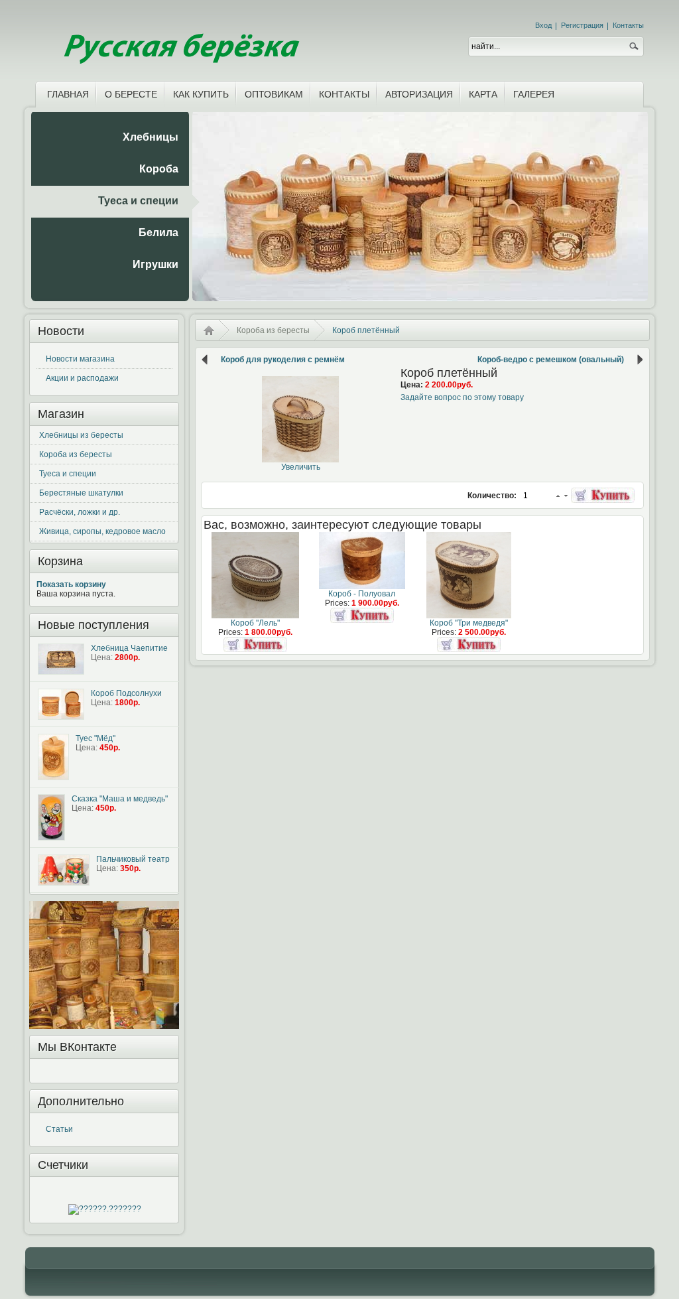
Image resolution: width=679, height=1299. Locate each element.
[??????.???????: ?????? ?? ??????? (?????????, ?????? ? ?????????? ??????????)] (104, 1209)
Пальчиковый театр (133, 859)
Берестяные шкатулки (81, 493)
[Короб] (255, 615)
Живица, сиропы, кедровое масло (102, 531)
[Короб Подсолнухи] (61, 704)
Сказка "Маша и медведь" (120, 798)
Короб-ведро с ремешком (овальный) (550, 359)
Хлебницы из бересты (81, 435)
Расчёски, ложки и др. (79, 512)
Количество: (493, 495)
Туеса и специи (67, 473)
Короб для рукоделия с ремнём (283, 359)
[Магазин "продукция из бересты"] (179, 38)
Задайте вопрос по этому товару (462, 397)
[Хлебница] (61, 659)
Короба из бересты (75, 454)
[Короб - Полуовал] (362, 586)
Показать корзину (71, 584)
